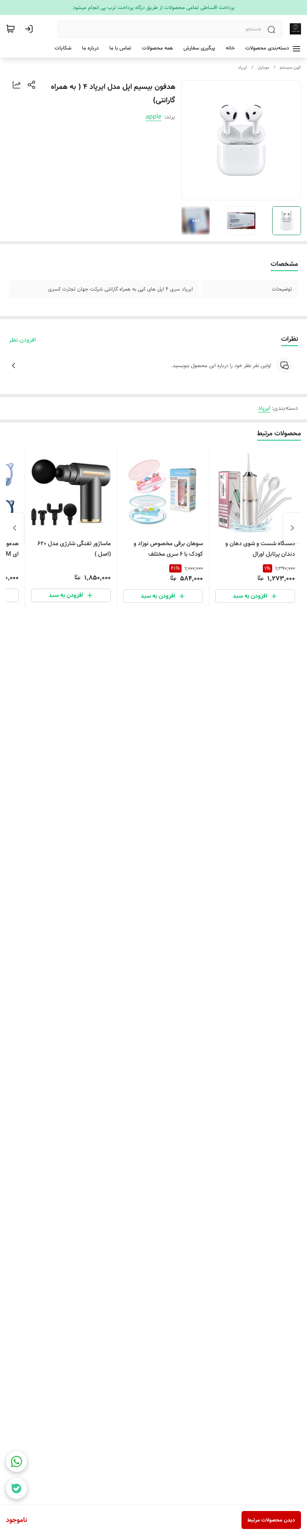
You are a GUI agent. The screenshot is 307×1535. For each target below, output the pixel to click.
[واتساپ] (16, 1461)
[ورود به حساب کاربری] (30, 29)
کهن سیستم (290, 67)
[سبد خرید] (10, 28)
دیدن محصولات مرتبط (271, 1520)
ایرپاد (242, 67)
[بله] (16, 1488)
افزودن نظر (22, 340)
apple (153, 116)
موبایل (263, 67)
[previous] (292, 528)
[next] (15, 528)
